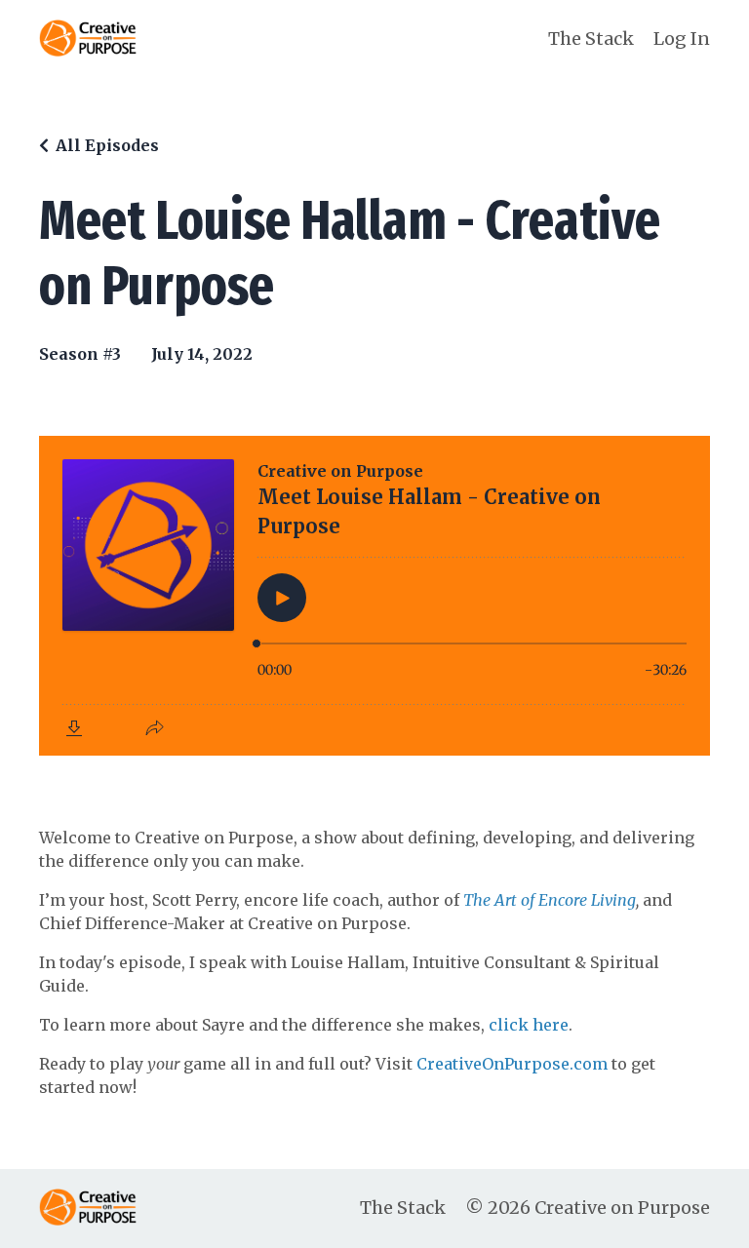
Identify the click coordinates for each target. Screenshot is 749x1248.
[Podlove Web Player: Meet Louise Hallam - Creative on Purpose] (374, 596)
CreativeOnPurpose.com (512, 1063)
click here (529, 1024)
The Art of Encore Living (549, 900)
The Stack (591, 38)
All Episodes (107, 145)
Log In (681, 38)
